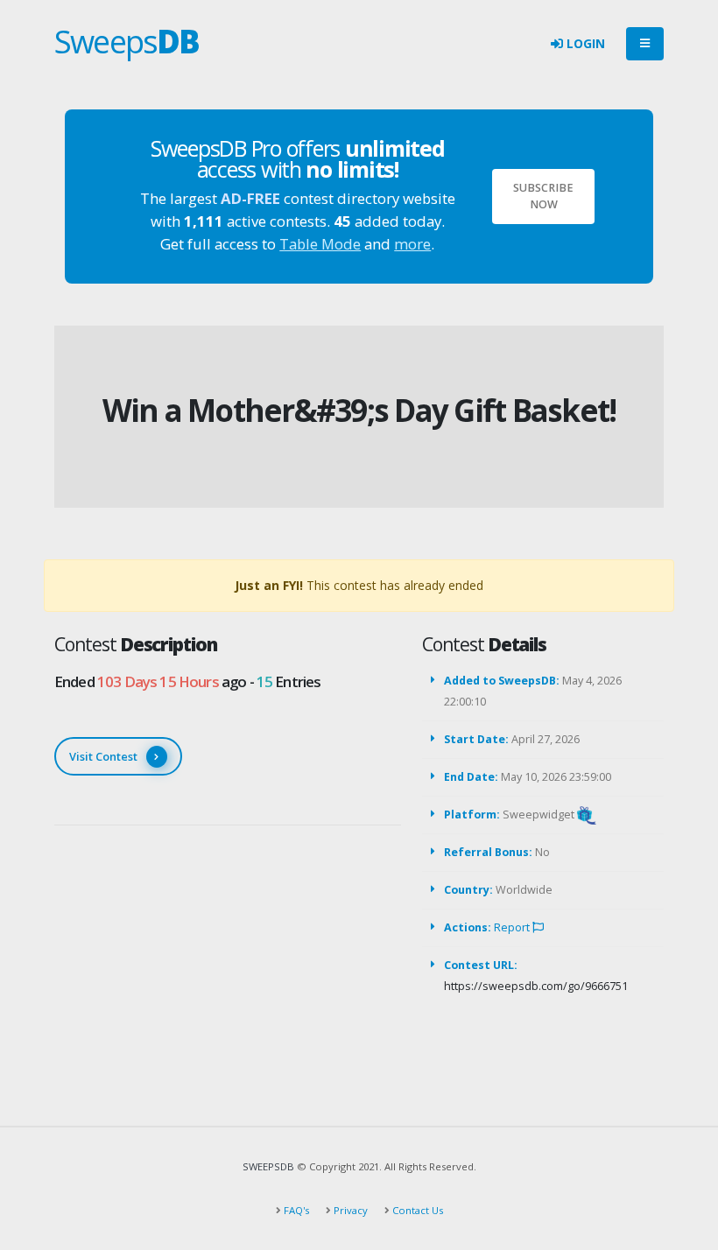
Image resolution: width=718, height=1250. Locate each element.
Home (324, 381)
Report (513, 927)
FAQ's (295, 1210)
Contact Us (416, 1210)
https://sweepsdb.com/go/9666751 (536, 986)
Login (584, 43)
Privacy (349, 1210)
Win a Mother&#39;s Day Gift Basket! (359, 410)
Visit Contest (103, 756)
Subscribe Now (543, 196)
